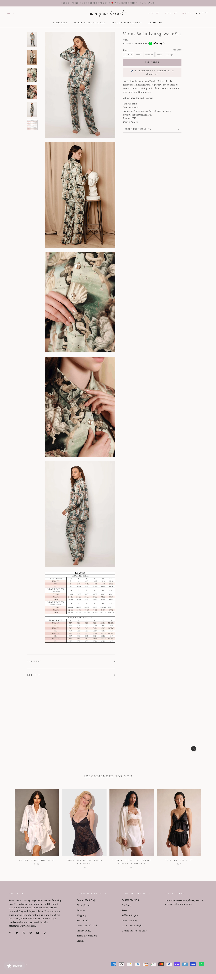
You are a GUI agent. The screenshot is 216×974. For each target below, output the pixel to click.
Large (159, 54)
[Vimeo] (44, 932)
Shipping (34, 661)
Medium (149, 54)
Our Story (127, 905)
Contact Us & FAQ (86, 900)
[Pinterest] (31, 932)
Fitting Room (83, 905)
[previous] (9, 826)
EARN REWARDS (130, 900)
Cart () (202, 13)
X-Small (128, 54)
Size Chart (177, 49)
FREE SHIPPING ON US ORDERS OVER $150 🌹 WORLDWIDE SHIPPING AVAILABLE (108, 3)
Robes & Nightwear (89, 22)
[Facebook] (10, 932)
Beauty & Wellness (126, 22)
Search (187, 13)
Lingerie (60, 22)
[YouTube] (37, 932)
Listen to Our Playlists (133, 925)
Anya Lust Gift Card (87, 925)
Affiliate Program (130, 915)
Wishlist (171, 13)
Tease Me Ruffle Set (179, 860)
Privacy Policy (84, 930)
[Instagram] (24, 932)
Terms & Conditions (87, 935)
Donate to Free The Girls (134, 930)
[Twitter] (17, 932)
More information (138, 129)
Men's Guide (83, 920)
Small (138, 54)
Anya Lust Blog (129, 920)
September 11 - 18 (165, 70)
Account (153, 13)
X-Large (169, 54)
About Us (155, 22)
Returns (34, 675)
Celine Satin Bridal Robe (37, 860)
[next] (207, 826)
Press (124, 910)
